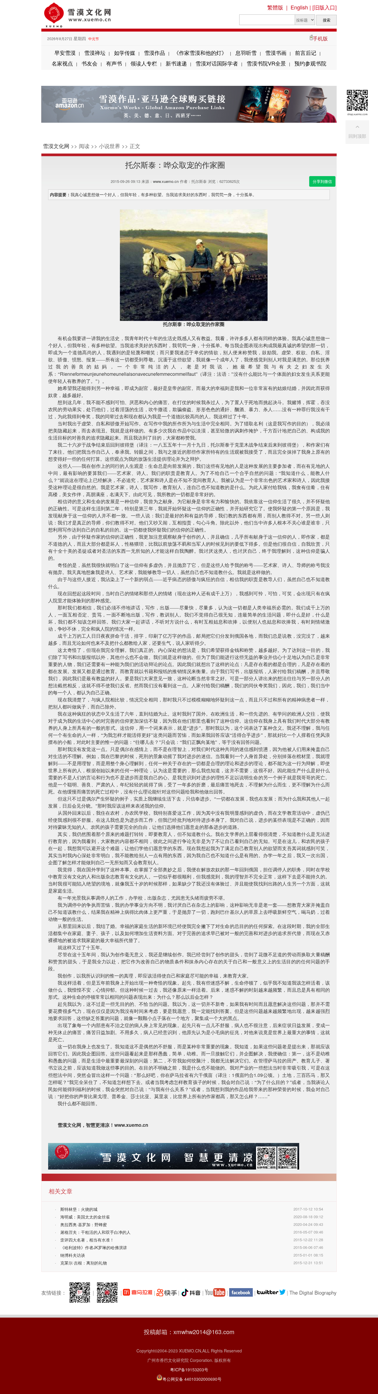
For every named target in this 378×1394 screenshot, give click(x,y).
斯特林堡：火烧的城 (78, 1209)
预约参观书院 (310, 63)
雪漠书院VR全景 (266, 63)
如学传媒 (124, 52)
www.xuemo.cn (166, 181)
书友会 (89, 63)
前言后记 (305, 52)
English (299, 7)
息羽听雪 (246, 52)
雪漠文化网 (56, 146)
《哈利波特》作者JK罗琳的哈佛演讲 (93, 1247)
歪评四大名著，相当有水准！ (87, 1240)
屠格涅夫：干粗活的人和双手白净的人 (95, 1232)
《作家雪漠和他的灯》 (200, 52)
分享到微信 (322, 181)
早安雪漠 (65, 52)
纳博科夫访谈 (72, 1255)
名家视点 (62, 63)
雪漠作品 (154, 52)
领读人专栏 (144, 63)
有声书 (114, 63)
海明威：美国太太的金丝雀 (85, 1217)
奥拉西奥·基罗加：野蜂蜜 (83, 1224)
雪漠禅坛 (94, 52)
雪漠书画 (275, 52)
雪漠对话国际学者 (216, 63)
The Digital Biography (313, 1292)
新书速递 (176, 63)
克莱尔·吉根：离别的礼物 (83, 1263)
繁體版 (275, 7)
